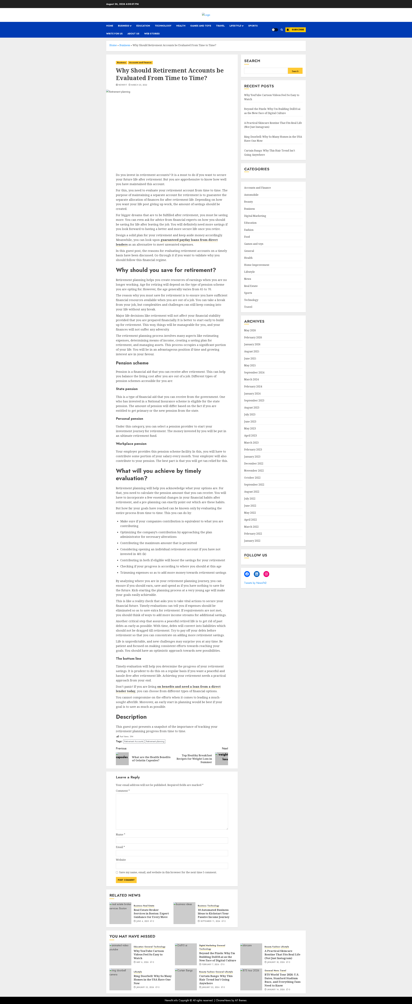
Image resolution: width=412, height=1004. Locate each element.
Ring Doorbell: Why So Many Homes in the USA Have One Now (153, 979)
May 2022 (250, 512)
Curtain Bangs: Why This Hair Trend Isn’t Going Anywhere (216, 979)
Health (180, 25)
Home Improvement (256, 265)
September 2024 (254, 372)
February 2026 (253, 337)
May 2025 (250, 365)
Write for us (114, 33)
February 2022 (253, 534)
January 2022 (252, 541)
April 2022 (250, 520)
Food (247, 237)
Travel (220, 25)
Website (121, 860)
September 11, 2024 (210, 921)
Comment (123, 791)
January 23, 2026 (145, 987)
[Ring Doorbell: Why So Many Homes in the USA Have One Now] (120, 979)
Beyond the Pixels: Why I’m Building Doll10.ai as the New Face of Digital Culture (217, 956)
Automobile (251, 195)
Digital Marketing (255, 216)
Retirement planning (155, 741)
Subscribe (298, 29)
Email (120, 847)
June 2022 (250, 506)
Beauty (248, 202)
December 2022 (253, 463)
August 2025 (251, 351)
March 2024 (251, 379)
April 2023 (250, 435)
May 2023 (250, 428)
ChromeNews (223, 1000)
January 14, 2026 (276, 989)
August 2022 (251, 491)
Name (120, 834)
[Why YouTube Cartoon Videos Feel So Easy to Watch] (120, 954)
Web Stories (152, 33)
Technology (163, 25)
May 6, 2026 (142, 962)
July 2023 (249, 414)
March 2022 (251, 526)
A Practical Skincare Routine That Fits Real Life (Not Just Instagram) (282, 954)
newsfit (122, 85)
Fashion (248, 230)
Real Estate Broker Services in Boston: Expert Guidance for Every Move (151, 913)
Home (109, 25)
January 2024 (252, 393)
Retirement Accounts (133, 741)
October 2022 (252, 477)
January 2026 (252, 344)
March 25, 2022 (139, 85)
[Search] (282, 30)
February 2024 (253, 386)
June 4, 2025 (142, 921)
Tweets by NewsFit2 (255, 583)
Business (123, 25)
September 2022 (254, 484)
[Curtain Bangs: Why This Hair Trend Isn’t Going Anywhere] (186, 979)
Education (143, 25)
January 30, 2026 (276, 962)
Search (252, 61)
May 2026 (250, 330)
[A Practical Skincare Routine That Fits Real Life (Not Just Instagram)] (251, 954)
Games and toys (200, 25)
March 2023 (251, 442)
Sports (253, 25)
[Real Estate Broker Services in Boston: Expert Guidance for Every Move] (120, 913)
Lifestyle (235, 25)
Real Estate (148, 905)
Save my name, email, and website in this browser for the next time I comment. (168, 872)
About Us (133, 33)
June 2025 (250, 358)
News (247, 279)
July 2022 (249, 498)
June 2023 (250, 421)
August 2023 (251, 407)
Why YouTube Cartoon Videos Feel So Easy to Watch (149, 954)
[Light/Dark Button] (275, 29)
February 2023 (253, 449)
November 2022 (254, 470)
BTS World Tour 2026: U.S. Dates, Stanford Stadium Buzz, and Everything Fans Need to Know (282, 980)
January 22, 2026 (211, 987)
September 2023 (254, 400)
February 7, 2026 (210, 964)
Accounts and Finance (140, 62)
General (249, 251)
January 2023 (252, 456)
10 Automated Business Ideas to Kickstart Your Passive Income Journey (213, 913)
